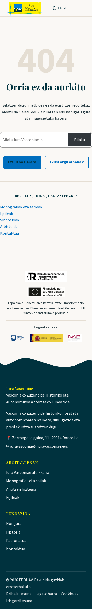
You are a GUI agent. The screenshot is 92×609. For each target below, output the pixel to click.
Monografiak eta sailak (26, 481)
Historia (13, 532)
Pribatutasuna (18, 594)
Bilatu (79, 140)
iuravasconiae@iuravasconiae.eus (39, 446)
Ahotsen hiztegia (21, 489)
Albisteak (8, 227)
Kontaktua (9, 233)
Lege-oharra (46, 594)
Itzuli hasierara (22, 162)
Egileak (6, 214)
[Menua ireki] (81, 8)
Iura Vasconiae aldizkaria (27, 472)
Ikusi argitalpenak (67, 162)
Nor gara (13, 523)
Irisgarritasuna (19, 601)
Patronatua (16, 540)
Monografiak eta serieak (21, 207)
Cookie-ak (69, 594)
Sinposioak (9, 220)
